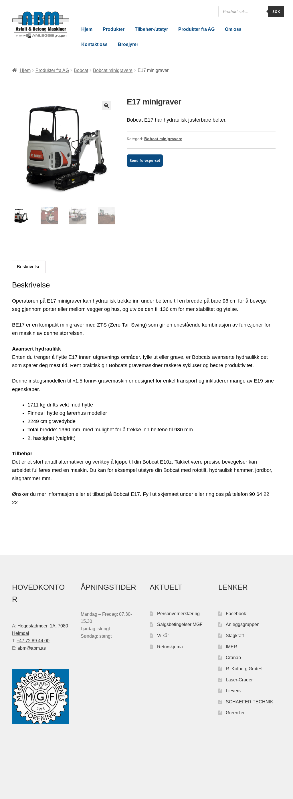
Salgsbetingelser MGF (180, 624)
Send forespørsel (145, 160)
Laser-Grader (239, 679)
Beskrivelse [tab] (29, 266)
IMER (231, 646)
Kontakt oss (94, 44)
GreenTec (236, 712)
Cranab (233, 657)
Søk (276, 11)
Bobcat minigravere (112, 70)
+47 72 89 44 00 (33, 640)
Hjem (86, 29)
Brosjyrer (128, 44)
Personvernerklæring (178, 613)
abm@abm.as (31, 648)
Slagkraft (235, 635)
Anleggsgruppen (243, 624)
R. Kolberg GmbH (244, 668)
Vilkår (163, 635)
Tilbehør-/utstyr (151, 29)
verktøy (100, 462)
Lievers (233, 690)
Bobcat (81, 70)
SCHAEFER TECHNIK (249, 701)
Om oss (233, 29)
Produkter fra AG (196, 29)
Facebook (236, 613)
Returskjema (170, 646)
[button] (106, 105)
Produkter (113, 29)
